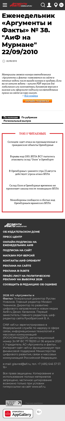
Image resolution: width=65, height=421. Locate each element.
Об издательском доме (21, 231)
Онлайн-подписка (37, 101)
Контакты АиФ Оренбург (22, 260)
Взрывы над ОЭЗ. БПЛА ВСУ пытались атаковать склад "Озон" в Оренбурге (32, 158)
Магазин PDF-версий (19, 255)
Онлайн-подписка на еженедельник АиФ (20, 243)
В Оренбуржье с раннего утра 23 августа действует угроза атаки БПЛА (32, 172)
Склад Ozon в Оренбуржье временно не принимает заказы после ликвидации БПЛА (32, 187)
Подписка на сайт (17, 250)
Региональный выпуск (17, 120)
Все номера (31, 95)
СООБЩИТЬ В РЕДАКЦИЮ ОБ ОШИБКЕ (30, 284)
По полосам (11, 117)
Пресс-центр (12, 236)
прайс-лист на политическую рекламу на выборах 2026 (26, 277)
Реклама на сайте (17, 265)
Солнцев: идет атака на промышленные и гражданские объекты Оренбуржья (32, 143)
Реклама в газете (16, 270)
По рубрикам (29, 117)
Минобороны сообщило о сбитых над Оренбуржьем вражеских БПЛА (32, 201)
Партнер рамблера (34, 403)
